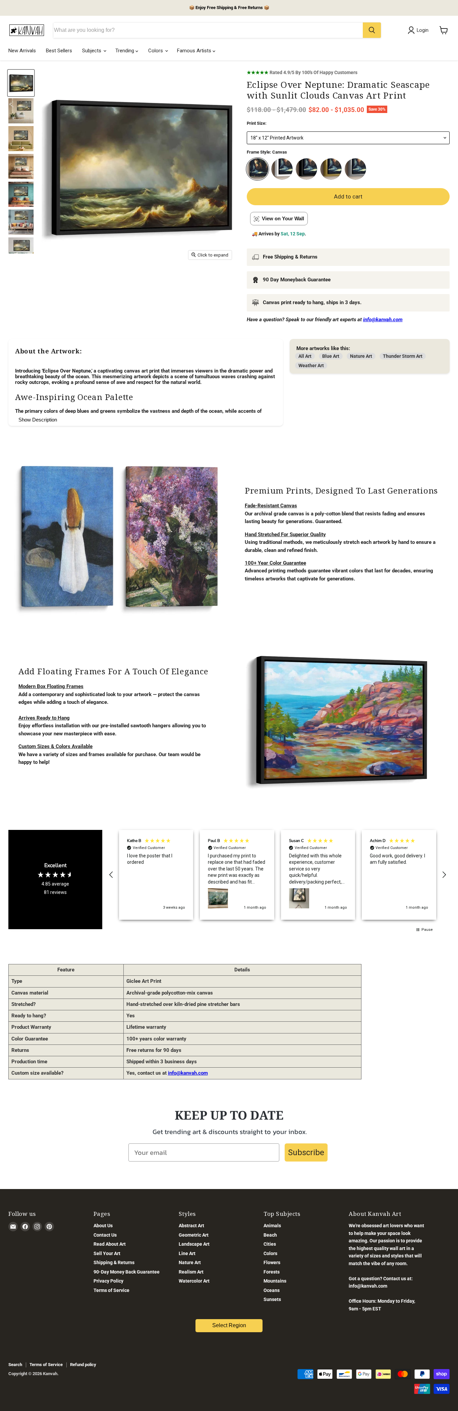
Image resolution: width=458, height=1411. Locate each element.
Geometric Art (194, 1235)
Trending (125, 51)
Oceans (272, 1290)
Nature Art (361, 356)
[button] (111, 875)
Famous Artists (195, 51)
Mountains (275, 1281)
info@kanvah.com (188, 1073)
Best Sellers (59, 51)
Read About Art (110, 1244)
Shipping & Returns (114, 1262)
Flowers (272, 1262)
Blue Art (330, 356)
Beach (270, 1235)
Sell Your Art (107, 1253)
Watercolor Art (194, 1281)
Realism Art (191, 1272)
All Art (304, 356)
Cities (270, 1244)
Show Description (37, 419)
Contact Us (105, 1235)
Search (15, 1364)
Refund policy (83, 1364)
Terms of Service (111, 1290)
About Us (103, 1225)
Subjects (92, 51)
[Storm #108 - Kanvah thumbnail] (21, 111)
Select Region (229, 1325)
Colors (156, 51)
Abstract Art (191, 1225)
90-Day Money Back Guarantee (127, 1272)
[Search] (372, 30)
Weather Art (311, 365)
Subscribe (306, 1152)
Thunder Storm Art (402, 356)
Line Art (187, 1253)
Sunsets (272, 1299)
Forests (272, 1272)
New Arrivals (22, 51)
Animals (272, 1225)
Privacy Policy (108, 1281)
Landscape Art (194, 1244)
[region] (277, 875)
